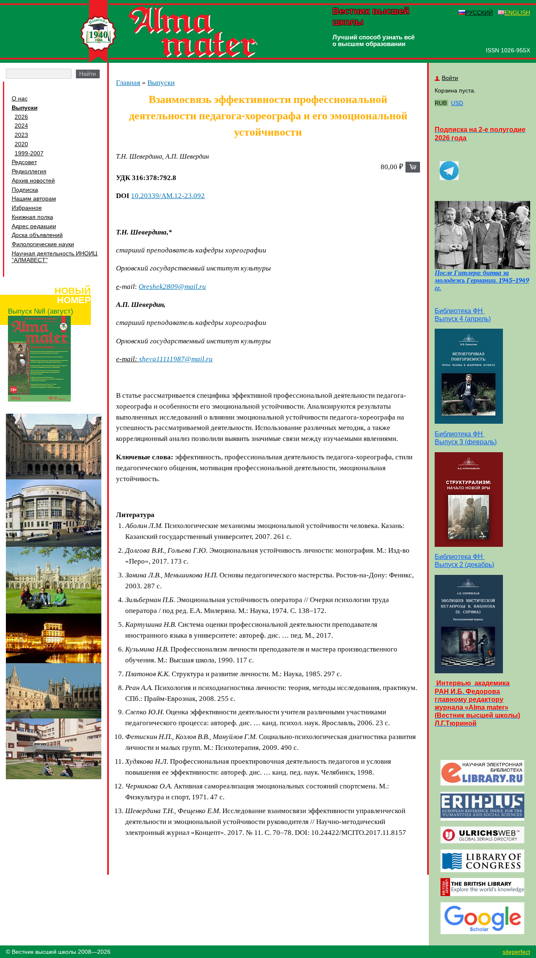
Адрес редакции (34, 226)
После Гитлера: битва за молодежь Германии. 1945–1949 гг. (482, 280)
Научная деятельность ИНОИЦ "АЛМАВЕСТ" (54, 256)
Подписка (25, 189)
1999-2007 (29, 153)
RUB (441, 103)
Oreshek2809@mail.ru (172, 287)
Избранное (27, 207)
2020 (21, 144)
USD (457, 103)
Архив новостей (33, 180)
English (517, 12)
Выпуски (25, 107)
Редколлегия (29, 171)
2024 (21, 125)
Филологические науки (43, 244)
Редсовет (24, 162)
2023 (21, 134)
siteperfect (516, 951)
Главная (128, 83)
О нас (20, 98)
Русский (479, 12)
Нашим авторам (34, 198)
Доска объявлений (37, 235)
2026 (21, 116)
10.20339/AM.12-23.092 (168, 196)
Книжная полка (32, 217)
